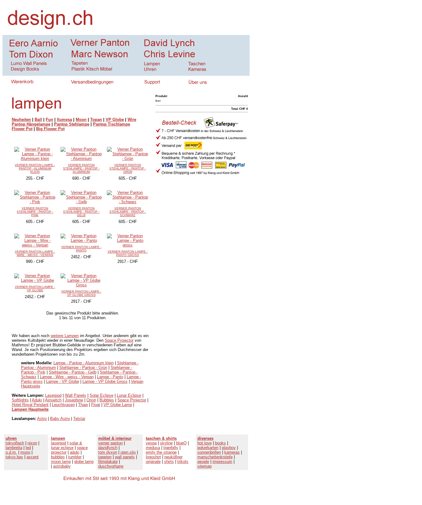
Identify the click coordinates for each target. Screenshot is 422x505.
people (203, 461)
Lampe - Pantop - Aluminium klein (83, 363)
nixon (32, 443)
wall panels (125, 457)
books (220, 443)
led (28, 447)
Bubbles (106, 400)
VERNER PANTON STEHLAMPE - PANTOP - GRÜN (127, 168)
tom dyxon (107, 452)
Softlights (20, 400)
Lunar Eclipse (129, 395)
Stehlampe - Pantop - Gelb (72, 372)
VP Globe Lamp (117, 404)
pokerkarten (207, 447)
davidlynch (107, 447)
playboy (229, 447)
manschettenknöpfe (215, 457)
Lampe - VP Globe (62, 381)
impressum (222, 461)
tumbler (75, 457)
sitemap (204, 466)
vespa (151, 443)
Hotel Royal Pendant (30, 404)
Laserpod (53, 395)
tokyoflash (15, 443)
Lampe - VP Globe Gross (105, 381)
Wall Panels (75, 395)
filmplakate (108, 461)
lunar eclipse (62, 447)
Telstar (79, 418)
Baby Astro (60, 418)
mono (25, 452)
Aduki (37, 400)
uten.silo (128, 452)
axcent (33, 457)
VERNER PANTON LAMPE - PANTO (81, 248)
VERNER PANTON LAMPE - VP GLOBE (35, 288)
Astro (42, 418)
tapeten (105, 457)
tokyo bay (14, 457)
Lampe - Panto (110, 376)
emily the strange (161, 452)
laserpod (58, 443)
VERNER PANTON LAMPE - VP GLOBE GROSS (81, 293)
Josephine (74, 400)
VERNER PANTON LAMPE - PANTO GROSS (128, 253)
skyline (166, 443)
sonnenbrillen (209, 452)
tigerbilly (170, 447)
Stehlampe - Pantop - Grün (83, 367)
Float (95, 404)
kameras (232, 452)
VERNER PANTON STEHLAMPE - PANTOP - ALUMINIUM (81, 168)
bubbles (58, 457)
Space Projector (119, 340)
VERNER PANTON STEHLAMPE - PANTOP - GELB (81, 212)
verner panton (110, 443)
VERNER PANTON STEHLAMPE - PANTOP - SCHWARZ (127, 212)
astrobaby (62, 466)
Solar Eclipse (101, 395)
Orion (91, 400)
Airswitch (53, 400)
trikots (182, 461)
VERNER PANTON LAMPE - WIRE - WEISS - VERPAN (35, 253)
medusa (153, 447)
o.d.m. (11, 452)
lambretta (14, 447)
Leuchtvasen (63, 404)
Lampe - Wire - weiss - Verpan (67, 376)
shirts (169, 461)
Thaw (83, 404)
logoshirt (153, 457)
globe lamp (84, 461)
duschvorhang (110, 466)
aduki (74, 452)
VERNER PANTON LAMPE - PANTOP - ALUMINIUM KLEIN (35, 168)
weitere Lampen (65, 335)
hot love (204, 443)
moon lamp (61, 461)
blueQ (181, 443)
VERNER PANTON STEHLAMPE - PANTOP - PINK (35, 212)
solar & (76, 443)
